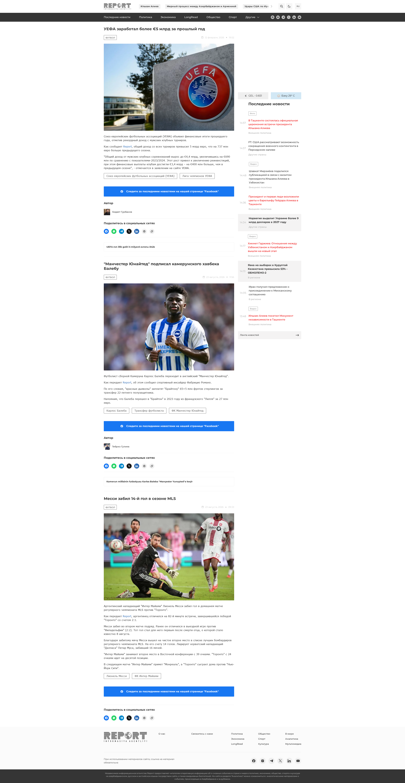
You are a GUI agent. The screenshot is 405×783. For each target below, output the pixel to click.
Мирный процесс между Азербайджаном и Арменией (201, 6)
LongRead (237, 743)
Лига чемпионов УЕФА (197, 175)
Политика (237, 733)
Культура (263, 743)
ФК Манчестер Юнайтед (187, 410)
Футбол (110, 37)
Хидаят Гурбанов (122, 211)
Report (127, 146)
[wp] (113, 231)
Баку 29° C (288, 95)
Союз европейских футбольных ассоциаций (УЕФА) (140, 175)
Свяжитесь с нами (202, 733)
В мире (289, 733)
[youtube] (299, 17)
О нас (162, 733)
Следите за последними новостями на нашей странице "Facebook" (172, 191)
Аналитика (291, 738)
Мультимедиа (293, 743)
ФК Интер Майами (146, 675)
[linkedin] (294, 17)
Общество (264, 733)
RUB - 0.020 (255, 95)
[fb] (272, 17)
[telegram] (283, 17)
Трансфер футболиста (149, 410)
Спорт (261, 738)
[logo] (117, 6)
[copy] (151, 231)
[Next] (269, 6)
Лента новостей (249, 335)
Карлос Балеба (116, 410)
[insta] (278, 17)
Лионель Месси (116, 675)
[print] (144, 231)
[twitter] (288, 17)
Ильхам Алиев (150, 6)
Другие (250, 17)
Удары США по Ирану (258, 6)
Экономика (237, 738)
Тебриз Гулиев (120, 446)
